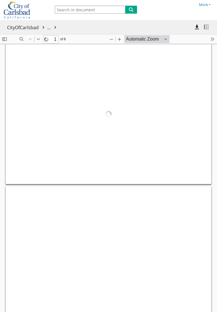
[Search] (131, 10)
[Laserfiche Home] (24, 10)
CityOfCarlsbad (29, 27)
